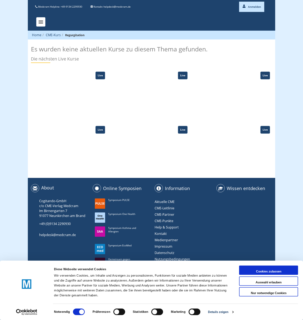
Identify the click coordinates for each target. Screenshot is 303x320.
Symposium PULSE (119, 200)
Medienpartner (166, 240)
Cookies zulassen (268, 271)
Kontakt (161, 233)
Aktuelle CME (165, 201)
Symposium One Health (121, 214)
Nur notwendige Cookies (269, 293)
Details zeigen (218, 312)
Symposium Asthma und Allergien (122, 229)
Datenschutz (164, 252)
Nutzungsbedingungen (172, 259)
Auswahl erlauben (269, 282)
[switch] (119, 311)
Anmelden (254, 7)
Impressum (163, 246)
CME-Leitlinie (164, 208)
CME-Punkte (164, 221)
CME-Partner (164, 214)
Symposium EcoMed (120, 245)
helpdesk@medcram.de (117, 6)
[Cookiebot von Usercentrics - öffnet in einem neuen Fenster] (27, 312)
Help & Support (167, 227)
